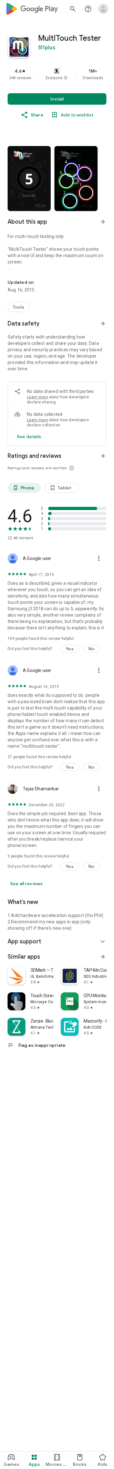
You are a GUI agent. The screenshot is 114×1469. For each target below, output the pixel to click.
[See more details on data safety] (29, 436)
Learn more (37, 397)
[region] (57, 74)
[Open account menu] (103, 9)
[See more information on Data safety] (102, 323)
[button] (65, 78)
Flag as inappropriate (37, 1045)
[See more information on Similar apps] (102, 956)
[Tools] (18, 307)
